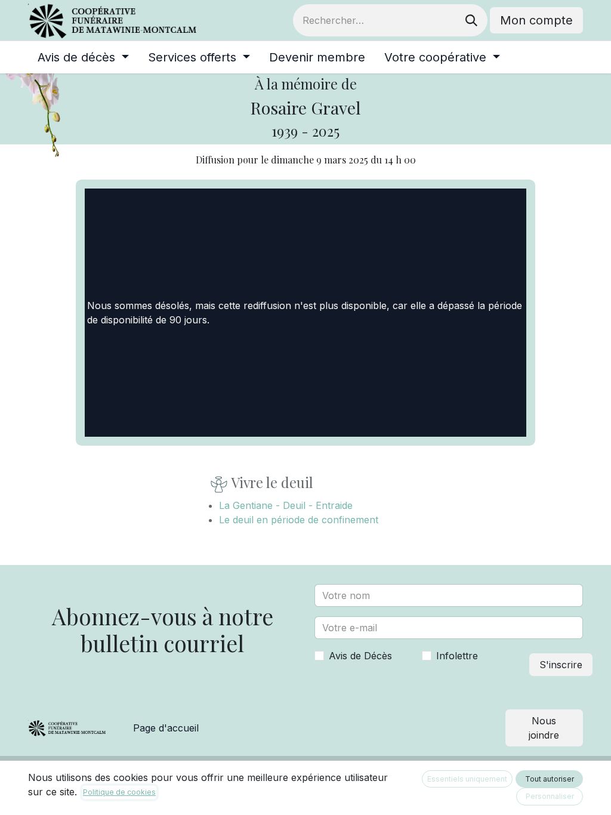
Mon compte (536, 20)
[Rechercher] (471, 20)
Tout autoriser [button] (549, 778)
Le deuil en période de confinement (298, 520)
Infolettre (457, 656)
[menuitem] (83, 57)
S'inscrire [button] (560, 665)
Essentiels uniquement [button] (467, 778)
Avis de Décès (360, 656)
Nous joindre (544, 728)
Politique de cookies (119, 792)
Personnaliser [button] (550, 796)
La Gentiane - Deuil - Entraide (286, 505)
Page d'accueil (166, 728)
